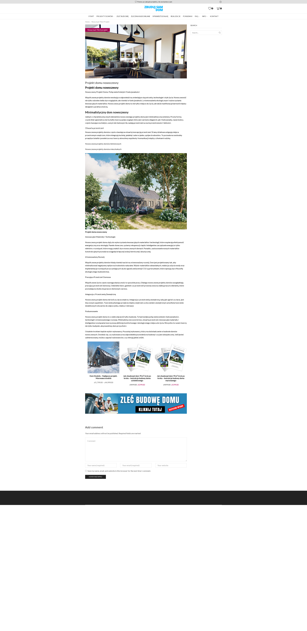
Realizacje (175, 16)
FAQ (196, 16)
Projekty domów (104, 16)
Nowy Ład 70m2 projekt (100, 22)
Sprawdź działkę (160, 16)
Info (204, 16)
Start (91, 16)
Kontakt (214, 16)
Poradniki (187, 16)
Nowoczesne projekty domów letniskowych (103, 144)
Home (87, 22)
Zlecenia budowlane (140, 16)
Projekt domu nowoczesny (96, 232)
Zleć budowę (123, 16)
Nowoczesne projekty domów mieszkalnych (103, 149)
